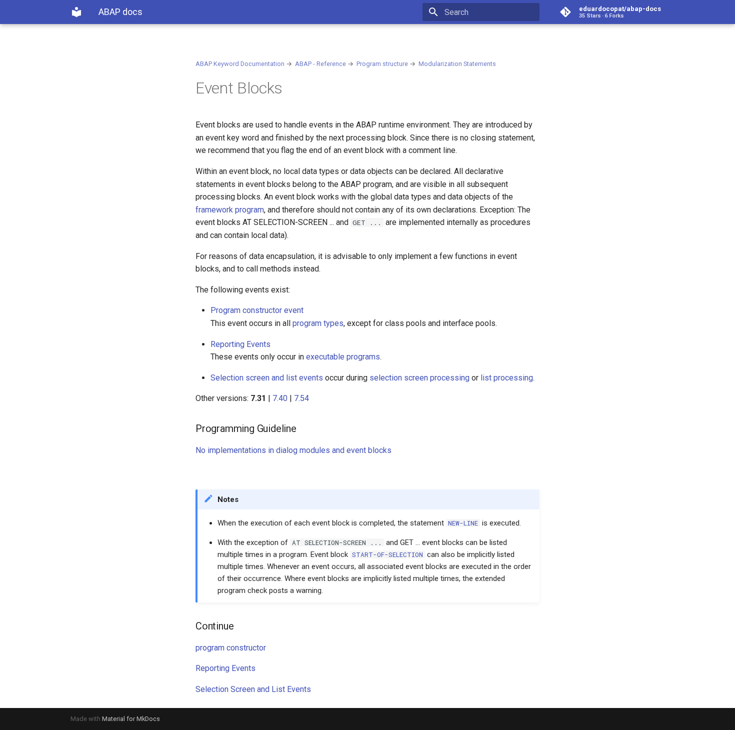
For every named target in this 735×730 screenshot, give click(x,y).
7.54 (301, 398)
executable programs (343, 357)
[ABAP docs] (76, 12)
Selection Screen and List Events (253, 689)
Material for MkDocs (131, 718)
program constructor (231, 647)
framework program (230, 209)
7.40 (280, 398)
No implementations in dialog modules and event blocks (294, 450)
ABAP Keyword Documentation (240, 64)
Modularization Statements (457, 64)
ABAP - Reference (320, 64)
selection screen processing (420, 377)
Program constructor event (257, 310)
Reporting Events (240, 344)
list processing (506, 377)
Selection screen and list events (266, 377)
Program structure (382, 64)
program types (318, 323)
